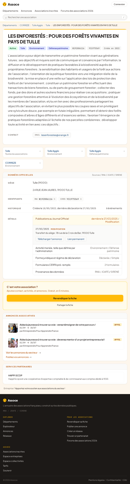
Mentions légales (97, 480)
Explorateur (9, 426)
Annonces (26, 10)
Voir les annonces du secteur (23, 352)
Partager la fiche (65, 305)
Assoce (13, 4)
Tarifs (5, 465)
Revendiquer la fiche (65, 298)
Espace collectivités (13, 461)
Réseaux (7, 435)
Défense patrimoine (58, 48)
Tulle (48, 25)
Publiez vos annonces (18, 357)
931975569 (94, 48)
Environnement (36, 48)
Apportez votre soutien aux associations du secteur (39, 388)
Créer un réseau (75, 431)
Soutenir (7, 470)
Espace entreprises (12, 456)
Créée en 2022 (112, 48)
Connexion (119, 4)
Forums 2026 (77, 10)
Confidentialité (113, 480)
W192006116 (78, 48)
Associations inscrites (46, 10)
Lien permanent (76, 239)
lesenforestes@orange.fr (52, 135)
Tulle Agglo (37, 25)
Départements (10, 10)
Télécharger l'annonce (50, 239)
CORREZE (24, 25)
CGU (125, 480)
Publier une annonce (77, 426)
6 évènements (114, 208)
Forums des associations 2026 (82, 440)
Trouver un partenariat (77, 435)
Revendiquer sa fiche (77, 421)
